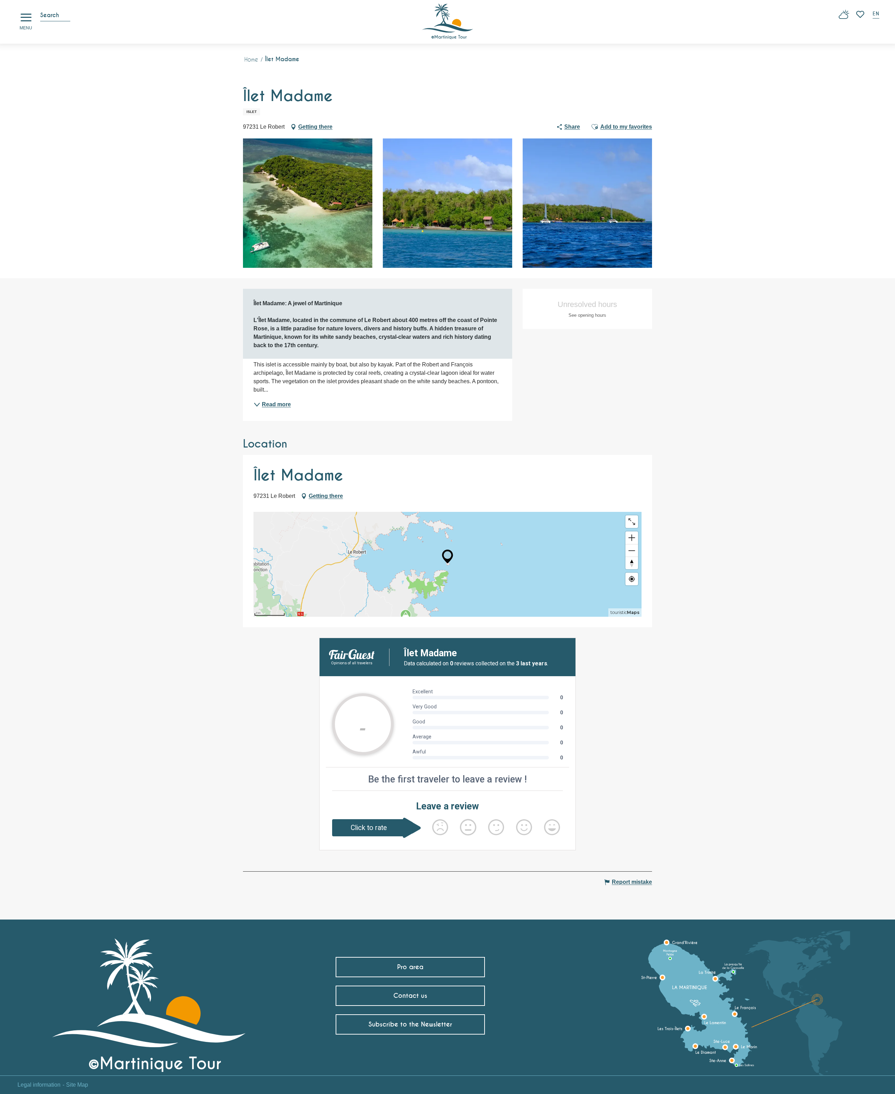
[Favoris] (861, 14)
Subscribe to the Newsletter (410, 1024)
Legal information (38, 1085)
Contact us (410, 996)
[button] (876, 14)
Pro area (410, 967)
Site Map (77, 1085)
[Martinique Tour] (149, 1002)
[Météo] (844, 17)
